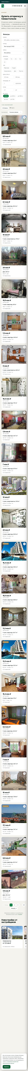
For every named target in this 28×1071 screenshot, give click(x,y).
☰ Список (5, 108)
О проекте (20, 914)
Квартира (6, 68)
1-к (11, 59)
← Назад (5, 905)
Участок (21, 71)
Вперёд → (14, 908)
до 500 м (20, 96)
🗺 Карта (12, 108)
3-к (20, 59)
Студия (6, 59)
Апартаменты (7, 71)
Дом (15, 71)
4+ (4, 62)
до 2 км (12, 99)
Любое (6, 96)
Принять (6, 1066)
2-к (15, 59)
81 (24, 905)
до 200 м (12, 96)
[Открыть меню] (25, 6)
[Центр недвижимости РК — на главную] (2, 6)
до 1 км (6, 99)
